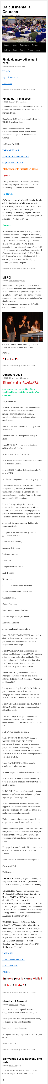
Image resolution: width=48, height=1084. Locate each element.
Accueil (6, 45)
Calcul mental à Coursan (16, 9)
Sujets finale (7, 83)
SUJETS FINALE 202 (12, 162)
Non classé (15, 89)
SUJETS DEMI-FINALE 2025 (15, 156)
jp (20, 1065)
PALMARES (7, 953)
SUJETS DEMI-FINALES (13, 959)
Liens (38, 50)
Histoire (14, 45)
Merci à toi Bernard (14, 1001)
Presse (22, 50)
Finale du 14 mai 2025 (16, 98)
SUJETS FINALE (10, 965)
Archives (7, 50)
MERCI (6, 277)
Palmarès (6, 71)
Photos (30, 50)
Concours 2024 (12, 374)
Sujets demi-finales (10, 77)
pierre (23, 66)
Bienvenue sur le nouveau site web (22, 1060)
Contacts (35, 45)
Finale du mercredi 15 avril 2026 (19, 61)
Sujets (15, 50)
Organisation (24, 45)
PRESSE (6, 971)
